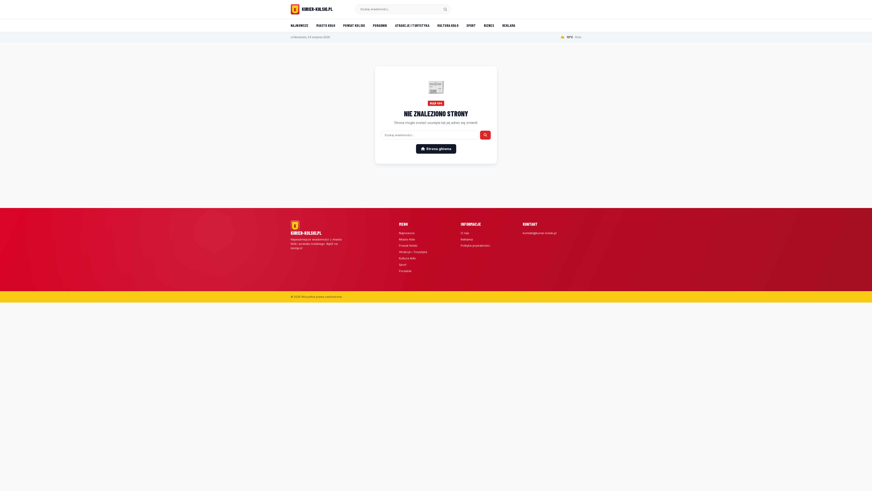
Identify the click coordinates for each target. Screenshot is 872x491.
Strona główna (438, 149)
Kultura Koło (447, 25)
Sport (471, 25)
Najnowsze (299, 25)
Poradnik (380, 25)
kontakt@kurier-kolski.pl (540, 233)
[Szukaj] (445, 9)
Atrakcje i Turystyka (412, 25)
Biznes (489, 25)
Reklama (508, 25)
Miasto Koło (325, 25)
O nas (465, 233)
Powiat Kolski (354, 25)
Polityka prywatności (475, 245)
